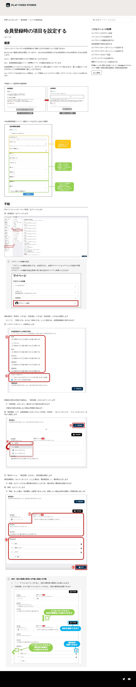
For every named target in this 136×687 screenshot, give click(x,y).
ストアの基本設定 (36, 20)
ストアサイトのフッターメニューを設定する (107, 51)
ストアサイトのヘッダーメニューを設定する (107, 47)
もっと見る (96, 73)
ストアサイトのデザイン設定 (101, 33)
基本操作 (24, 20)
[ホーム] (21, 5)
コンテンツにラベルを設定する (102, 58)
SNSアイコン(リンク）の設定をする (104, 62)
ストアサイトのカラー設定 (101, 55)
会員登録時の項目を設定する (101, 44)
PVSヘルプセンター (11, 20)
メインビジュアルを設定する (101, 37)
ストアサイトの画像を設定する (102, 40)
